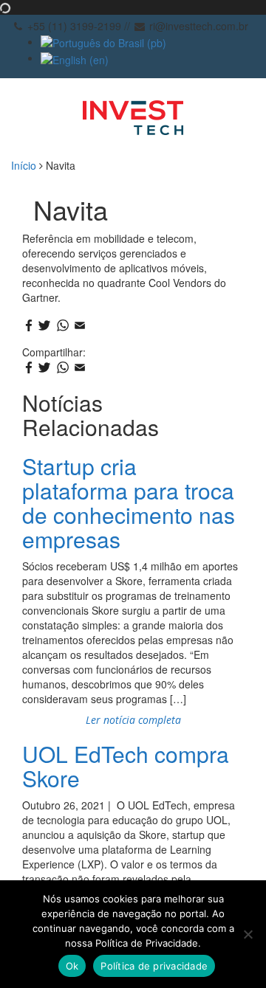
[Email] (80, 326)
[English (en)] (75, 57)
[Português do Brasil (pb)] (103, 41)
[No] (247, 934)
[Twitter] (44, 326)
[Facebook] (28, 326)
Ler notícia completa (133, 720)
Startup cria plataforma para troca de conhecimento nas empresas (128, 502)
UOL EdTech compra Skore (125, 766)
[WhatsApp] (63, 326)
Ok (72, 966)
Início (23, 165)
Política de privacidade (154, 966)
